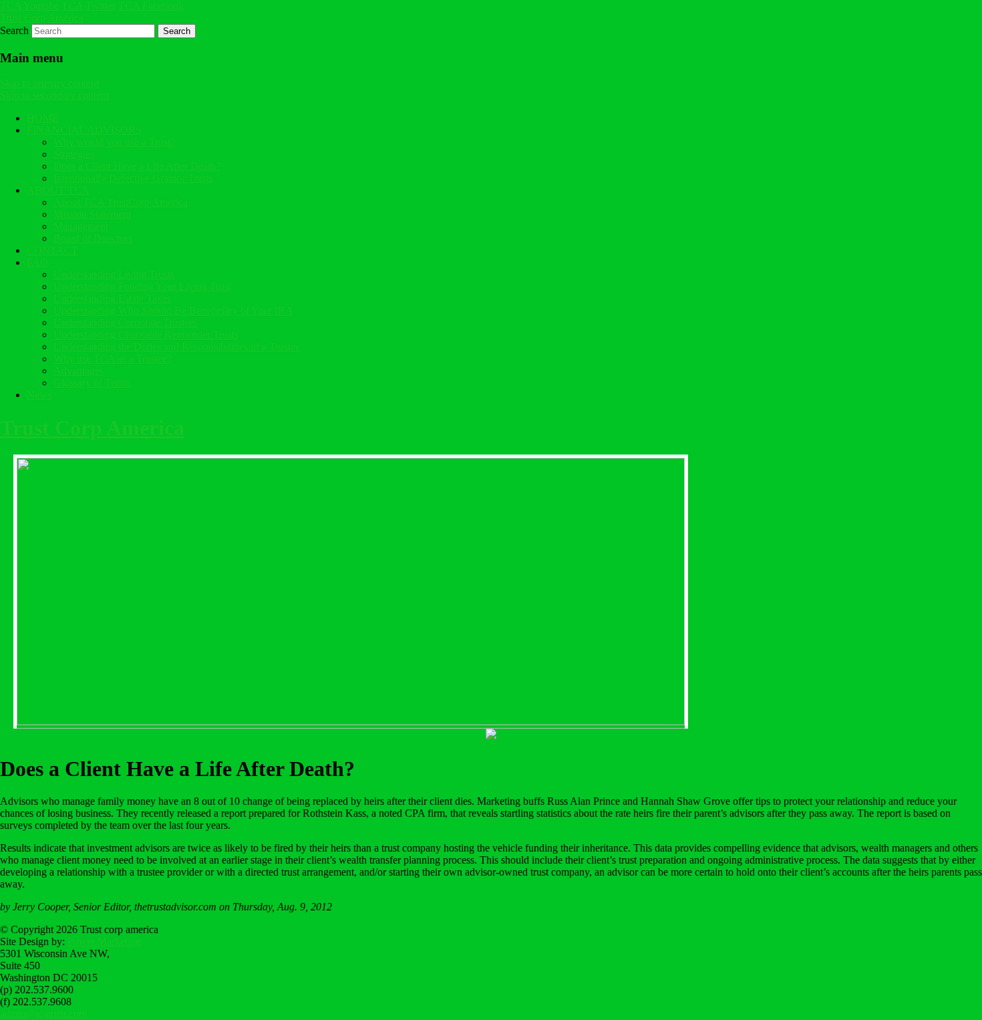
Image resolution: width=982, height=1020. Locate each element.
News (39, 394)
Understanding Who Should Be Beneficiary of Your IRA (173, 310)
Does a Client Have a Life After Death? (136, 166)
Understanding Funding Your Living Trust (142, 286)
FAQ (37, 262)
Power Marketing (104, 941)
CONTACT (52, 250)
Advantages (78, 370)
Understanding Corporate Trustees (125, 322)
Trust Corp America (92, 428)
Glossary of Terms (92, 382)
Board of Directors (92, 238)
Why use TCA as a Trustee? (112, 358)
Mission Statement (92, 214)
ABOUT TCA (58, 190)
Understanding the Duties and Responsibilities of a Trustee (176, 346)
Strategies (73, 154)
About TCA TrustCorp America (120, 202)
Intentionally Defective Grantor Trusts (133, 178)
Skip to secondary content (54, 95)
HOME (43, 118)
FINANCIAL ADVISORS (84, 130)
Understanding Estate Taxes (112, 298)
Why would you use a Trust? (114, 142)
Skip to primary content (49, 83)
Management (80, 226)
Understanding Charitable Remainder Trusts (145, 334)
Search (14, 30)
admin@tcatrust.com (43, 1013)
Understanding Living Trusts (113, 274)
